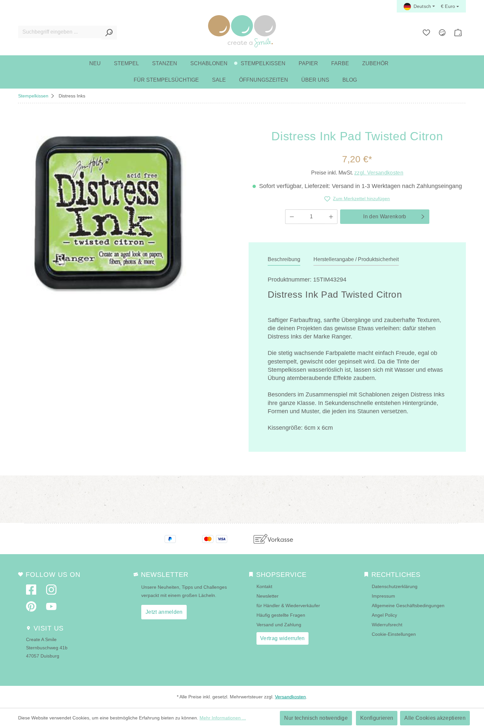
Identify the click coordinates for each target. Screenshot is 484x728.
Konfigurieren (376, 718)
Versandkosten (290, 696)
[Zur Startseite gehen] (242, 31)
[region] (107, 212)
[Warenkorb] (458, 33)
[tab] (284, 259)
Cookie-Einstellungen (394, 634)
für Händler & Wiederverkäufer (288, 605)
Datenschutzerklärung (394, 586)
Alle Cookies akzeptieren (435, 718)
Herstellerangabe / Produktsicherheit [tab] (356, 259)
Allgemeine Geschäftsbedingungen (408, 605)
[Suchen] (109, 33)
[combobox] (60, 32)
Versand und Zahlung (278, 624)
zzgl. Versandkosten (378, 172)
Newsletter (267, 596)
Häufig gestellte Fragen (280, 615)
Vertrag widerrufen (282, 638)
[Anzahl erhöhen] (331, 216)
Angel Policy (384, 615)
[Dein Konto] (442, 33)
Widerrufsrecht (387, 624)
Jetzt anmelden (164, 612)
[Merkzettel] (426, 33)
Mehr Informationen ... (223, 717)
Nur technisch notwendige (316, 718)
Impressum (383, 596)
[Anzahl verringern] (291, 216)
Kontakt (264, 586)
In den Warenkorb (384, 216)
